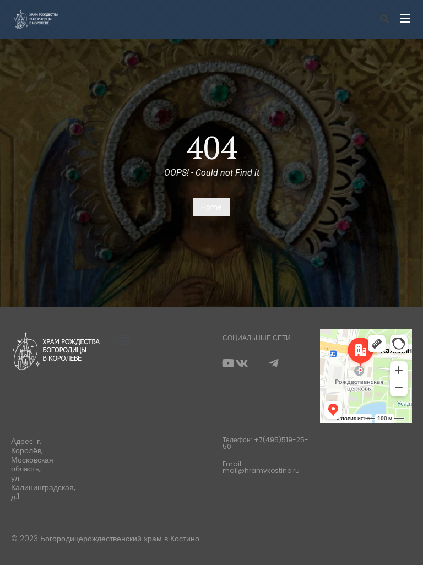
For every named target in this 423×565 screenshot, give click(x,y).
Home (211, 207)
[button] (124, 339)
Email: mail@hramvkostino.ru (261, 467)
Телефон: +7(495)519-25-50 (265, 443)
